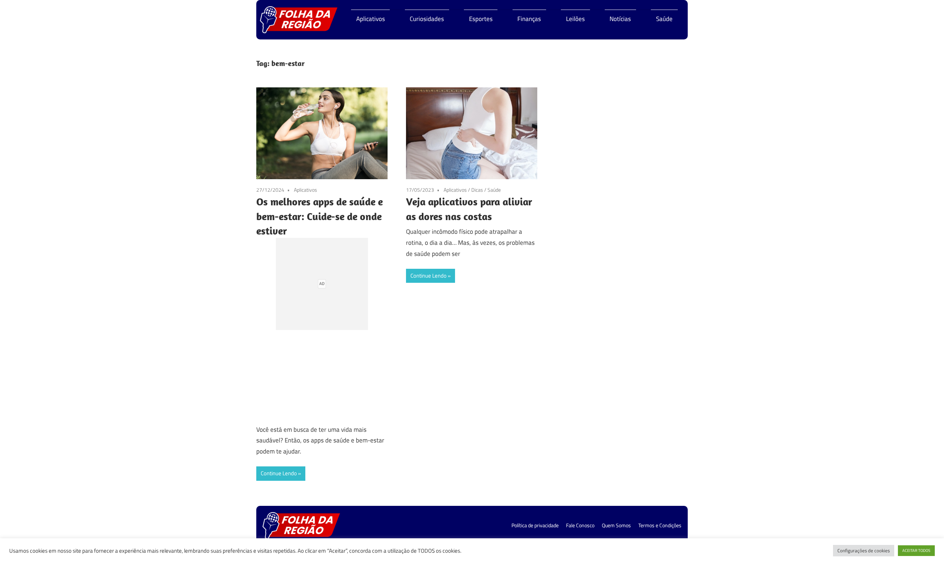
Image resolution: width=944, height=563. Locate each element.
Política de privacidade (535, 525)
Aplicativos (370, 19)
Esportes (481, 19)
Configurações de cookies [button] (863, 550)
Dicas (477, 190)
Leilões (575, 19)
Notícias (620, 19)
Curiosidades (427, 19)
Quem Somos (616, 525)
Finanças (529, 19)
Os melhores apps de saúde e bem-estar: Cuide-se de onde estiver (319, 216)
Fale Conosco (580, 525)
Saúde (664, 19)
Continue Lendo (279, 473)
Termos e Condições (659, 525)
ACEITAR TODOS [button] (916, 550)
